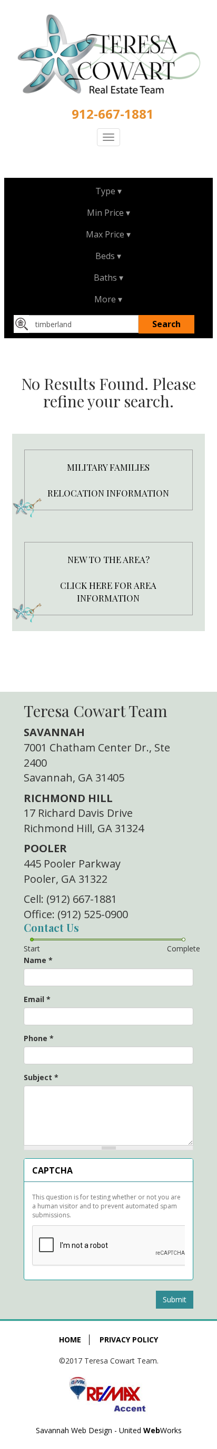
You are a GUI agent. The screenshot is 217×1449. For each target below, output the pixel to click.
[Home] (108, 54)
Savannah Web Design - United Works (109, 1430)
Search (166, 324)
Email (37, 999)
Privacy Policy (129, 1339)
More (105, 299)
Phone (39, 1038)
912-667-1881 (113, 113)
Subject (41, 1077)
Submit (174, 1299)
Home (70, 1339)
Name (38, 960)
